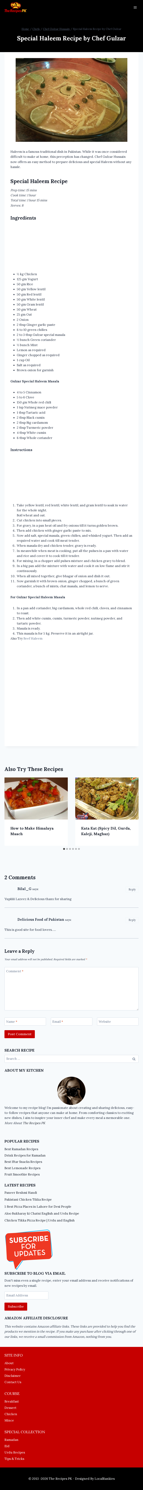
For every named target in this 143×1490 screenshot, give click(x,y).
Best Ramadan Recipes (21, 1149)
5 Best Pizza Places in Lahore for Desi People (37, 1207)
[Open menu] (135, 7)
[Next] (131, 812)
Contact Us (12, 1382)
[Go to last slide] (11, 812)
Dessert (10, 1408)
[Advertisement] (71, 247)
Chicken (10, 1414)
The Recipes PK (34, 1123)
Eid (6, 1446)
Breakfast (11, 1401)
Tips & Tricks (14, 1459)
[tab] (64, 849)
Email (57, 1022)
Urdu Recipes (14, 1452)
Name (11, 1022)
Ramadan (11, 1440)
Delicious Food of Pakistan (41, 919)
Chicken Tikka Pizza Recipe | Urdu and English (39, 1220)
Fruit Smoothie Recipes (22, 1174)
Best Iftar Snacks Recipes (23, 1162)
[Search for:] (71, 1059)
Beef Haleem (32, 638)
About (9, 1363)
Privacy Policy (14, 1369)
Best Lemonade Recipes (22, 1168)
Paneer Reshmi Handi (20, 1193)
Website (105, 1022)
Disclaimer (12, 1376)
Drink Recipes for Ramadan (25, 1155)
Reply (132, 889)
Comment (14, 971)
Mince (9, 1420)
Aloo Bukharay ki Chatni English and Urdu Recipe (41, 1213)
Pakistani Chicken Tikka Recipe (28, 1199)
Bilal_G (24, 889)
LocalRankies (105, 1479)
